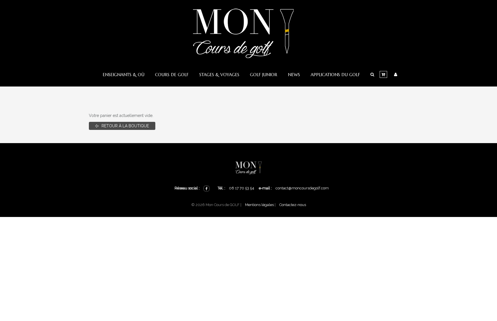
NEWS (294, 74)
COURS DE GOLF (172, 74)
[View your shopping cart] (383, 74)
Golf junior (263, 74)
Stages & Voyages (219, 74)
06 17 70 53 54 (242, 188)
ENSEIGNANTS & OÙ (123, 74)
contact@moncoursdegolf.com (302, 188)
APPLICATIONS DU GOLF (335, 74)
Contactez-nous (292, 205)
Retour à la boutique (124, 126)
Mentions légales (259, 205)
